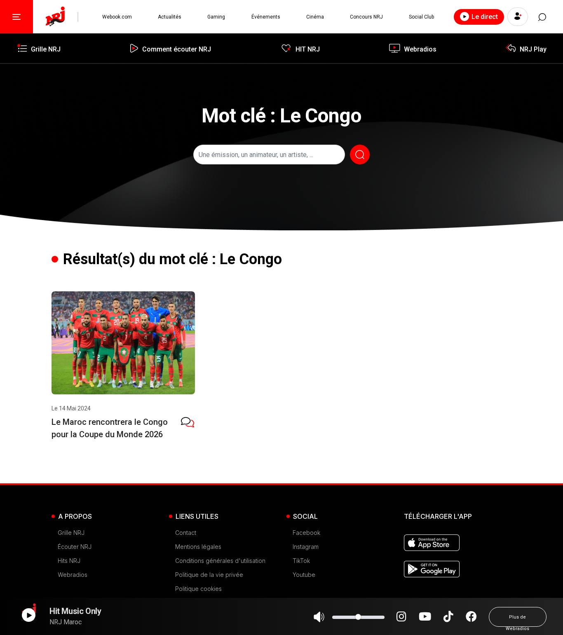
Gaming (216, 17)
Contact (185, 532)
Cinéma (315, 17)
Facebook (306, 532)
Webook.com (117, 17)
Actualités (169, 17)
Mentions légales (198, 546)
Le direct (485, 17)
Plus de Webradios (517, 620)
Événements (265, 17)
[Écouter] (28, 615)
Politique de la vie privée (209, 574)
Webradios (72, 574)
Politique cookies (198, 588)
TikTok (301, 560)
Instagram (306, 546)
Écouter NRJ (74, 546)
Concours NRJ (366, 17)
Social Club (421, 17)
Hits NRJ (69, 560)
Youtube (304, 574)
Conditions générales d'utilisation (220, 560)
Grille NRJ (71, 532)
